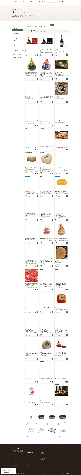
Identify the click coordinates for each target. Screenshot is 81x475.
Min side (28, 465)
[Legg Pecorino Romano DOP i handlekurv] (67, 173)
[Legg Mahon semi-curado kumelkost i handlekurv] (67, 312)
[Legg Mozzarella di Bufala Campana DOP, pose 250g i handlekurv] (37, 125)
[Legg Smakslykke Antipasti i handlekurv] (52, 404)
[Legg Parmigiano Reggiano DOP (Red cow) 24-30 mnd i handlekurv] (67, 125)
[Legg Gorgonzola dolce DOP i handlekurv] (67, 79)
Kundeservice (39, 473)
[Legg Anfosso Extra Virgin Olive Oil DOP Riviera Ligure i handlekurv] (67, 55)
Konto (39, 1)
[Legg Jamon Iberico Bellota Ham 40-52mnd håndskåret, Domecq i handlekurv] (67, 289)
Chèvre (40, 26)
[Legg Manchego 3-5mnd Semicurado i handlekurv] (52, 335)
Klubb (31, 1)
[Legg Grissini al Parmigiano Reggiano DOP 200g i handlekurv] (52, 102)
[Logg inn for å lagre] (35, 55)
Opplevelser (28, 453)
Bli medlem (65, 30)
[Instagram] (66, 473)
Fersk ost (36, 26)
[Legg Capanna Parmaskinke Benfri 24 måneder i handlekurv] (37, 243)
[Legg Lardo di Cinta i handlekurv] (37, 312)
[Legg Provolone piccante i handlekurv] (37, 382)
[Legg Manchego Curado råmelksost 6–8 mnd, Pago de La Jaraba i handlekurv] (37, 359)
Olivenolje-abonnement (30, 451)
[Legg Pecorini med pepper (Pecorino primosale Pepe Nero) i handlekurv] (52, 359)
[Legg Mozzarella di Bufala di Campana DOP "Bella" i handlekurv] (52, 125)
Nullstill (45, 26)
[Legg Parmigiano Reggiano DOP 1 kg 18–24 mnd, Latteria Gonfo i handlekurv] (37, 149)
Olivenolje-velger (43, 453)
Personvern (47, 473)
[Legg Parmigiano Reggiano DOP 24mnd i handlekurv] (52, 149)
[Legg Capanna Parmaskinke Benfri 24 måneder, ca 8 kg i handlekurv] (52, 243)
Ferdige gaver (29, 454)
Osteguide (42, 451)
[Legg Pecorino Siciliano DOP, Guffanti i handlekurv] (37, 196)
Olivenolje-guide (43, 454)
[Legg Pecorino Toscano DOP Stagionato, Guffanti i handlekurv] (52, 196)
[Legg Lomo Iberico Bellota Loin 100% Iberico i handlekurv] (52, 312)
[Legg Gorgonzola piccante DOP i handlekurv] (37, 102)
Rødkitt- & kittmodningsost (29, 26)
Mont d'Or (42, 459)
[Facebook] (68, 473)
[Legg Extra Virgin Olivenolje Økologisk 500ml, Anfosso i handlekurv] (52, 266)
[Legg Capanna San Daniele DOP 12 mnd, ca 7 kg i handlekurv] (37, 79)
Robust (14, 57)
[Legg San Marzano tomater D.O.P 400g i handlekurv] (37, 404)
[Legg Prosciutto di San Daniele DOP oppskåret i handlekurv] (52, 220)
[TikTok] (67, 473)
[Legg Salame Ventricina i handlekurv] (67, 382)
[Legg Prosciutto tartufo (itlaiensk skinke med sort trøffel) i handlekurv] (67, 359)
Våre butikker (14, 466)
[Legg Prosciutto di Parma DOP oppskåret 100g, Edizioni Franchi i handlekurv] (37, 220)
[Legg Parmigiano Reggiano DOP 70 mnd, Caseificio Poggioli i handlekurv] (67, 149)
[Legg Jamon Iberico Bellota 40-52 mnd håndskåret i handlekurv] (52, 289)
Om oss (35, 1)
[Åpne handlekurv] (68, 2)
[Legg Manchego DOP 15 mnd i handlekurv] (67, 102)
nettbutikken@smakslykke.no (61, 473)
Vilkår (50, 473)
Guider (27, 1)
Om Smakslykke (14, 465)
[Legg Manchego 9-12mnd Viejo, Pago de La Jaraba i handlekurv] (67, 335)
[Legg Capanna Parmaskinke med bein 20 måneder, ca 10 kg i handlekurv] (67, 243)
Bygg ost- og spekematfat (30, 452)
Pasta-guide (43, 458)
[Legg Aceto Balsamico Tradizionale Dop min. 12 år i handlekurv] (37, 55)
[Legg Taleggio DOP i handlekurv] (67, 220)
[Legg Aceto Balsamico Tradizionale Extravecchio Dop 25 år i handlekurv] (52, 55)
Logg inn (11, 472)
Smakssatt (19, 57)
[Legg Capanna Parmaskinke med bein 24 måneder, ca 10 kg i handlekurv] (37, 266)
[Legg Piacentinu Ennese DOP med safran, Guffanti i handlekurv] (67, 196)
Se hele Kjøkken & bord (64, 408)
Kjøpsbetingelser (54, 473)
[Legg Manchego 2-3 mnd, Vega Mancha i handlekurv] (37, 335)
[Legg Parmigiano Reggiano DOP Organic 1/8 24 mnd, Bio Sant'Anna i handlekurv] (52, 173)
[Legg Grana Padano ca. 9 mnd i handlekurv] (67, 266)
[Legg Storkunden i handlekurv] (67, 404)
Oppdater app (15, 461)
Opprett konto (7, 472)
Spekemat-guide (43, 452)
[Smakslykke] (16, 2)
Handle (23, 1)
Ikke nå (15, 472)
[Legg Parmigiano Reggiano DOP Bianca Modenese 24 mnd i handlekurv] (37, 173)
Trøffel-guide (43, 457)
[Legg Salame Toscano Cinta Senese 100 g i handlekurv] (52, 382)
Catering (43, 1)
